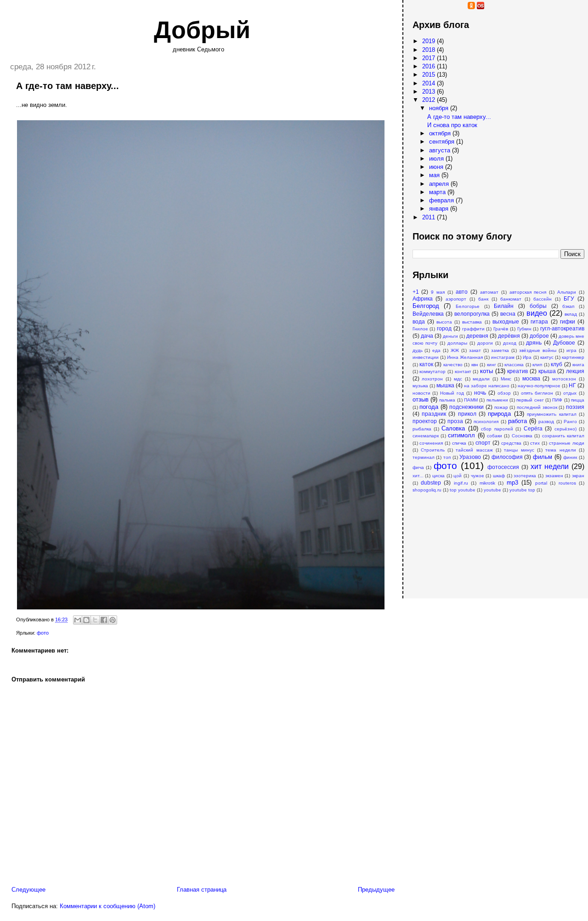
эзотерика (525, 475)
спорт (483, 443)
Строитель (433, 449)
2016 (429, 66)
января (439, 208)
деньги (450, 336)
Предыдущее (376, 889)
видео (536, 313)
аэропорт (456, 298)
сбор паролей (497, 428)
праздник (434, 414)
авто (462, 292)
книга (578, 364)
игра (571, 350)
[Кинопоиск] (443, 7)
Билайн (504, 306)
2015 (429, 74)
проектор (425, 421)
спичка (459, 443)
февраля (442, 200)
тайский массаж (474, 449)
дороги (485, 343)
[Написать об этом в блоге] (86, 620)
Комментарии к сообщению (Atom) (107, 906)
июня (437, 166)
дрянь (534, 343)
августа (440, 150)
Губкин (524, 328)
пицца (577, 399)
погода (428, 406)
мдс (458, 378)
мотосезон (564, 378)
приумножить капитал (551, 414)
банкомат (510, 298)
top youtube (462, 489)
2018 (429, 49)
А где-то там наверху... (459, 116)
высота (444, 321)
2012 (429, 99)
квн (474, 364)
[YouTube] (425, 7)
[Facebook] (453, 7)
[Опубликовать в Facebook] (103, 620)
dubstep (431, 483)
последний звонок (537, 407)
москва (531, 378)
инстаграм (502, 357)
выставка (472, 321)
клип (537, 364)
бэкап (568, 306)
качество (453, 364)
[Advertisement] (458, 541)
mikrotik (487, 483)
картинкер (573, 357)
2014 (429, 83)
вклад (571, 314)
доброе (539, 336)
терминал (424, 457)
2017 (429, 58)
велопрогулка (472, 314)
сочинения (431, 443)
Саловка (453, 428)
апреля (440, 183)
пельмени (497, 399)
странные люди (566, 443)
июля (437, 158)
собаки (494, 435)
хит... (418, 475)
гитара (539, 321)
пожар (501, 407)
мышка (445, 385)
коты (486, 371)
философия (507, 457)
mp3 (512, 482)
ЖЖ (455, 350)
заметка (500, 350)
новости (421, 393)
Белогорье (468, 306)
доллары (457, 343)
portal (541, 483)
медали (481, 378)
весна (507, 314)
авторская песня (528, 292)
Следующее (28, 889)
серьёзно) (565, 428)
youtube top (522, 489)
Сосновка (522, 435)
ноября (439, 108)
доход (509, 343)
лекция (575, 371)
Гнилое (420, 328)
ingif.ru (461, 483)
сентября (442, 141)
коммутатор (432, 371)
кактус (547, 357)
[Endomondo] (517, 7)
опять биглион (537, 393)
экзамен (554, 475)
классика (514, 364)
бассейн (542, 298)
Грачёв (500, 328)
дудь (418, 350)
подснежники (466, 407)
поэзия (575, 407)
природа (499, 413)
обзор (504, 393)
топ (447, 457)
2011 (429, 217)
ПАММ (471, 399)
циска (438, 475)
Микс (506, 378)
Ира (527, 357)
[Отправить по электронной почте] (77, 620)
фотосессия (503, 467)
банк (483, 298)
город (444, 328)
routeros (567, 483)
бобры (538, 306)
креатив (517, 371)
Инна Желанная (465, 357)
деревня (477, 336)
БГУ (569, 298)
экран (578, 475)
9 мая (438, 292)
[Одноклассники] (471, 7)
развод (546, 421)
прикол (467, 414)
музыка (420, 385)
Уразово (470, 457)
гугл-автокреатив (562, 328)
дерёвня (509, 336)
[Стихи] (508, 7)
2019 (429, 41)
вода (419, 321)
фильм (542, 456)
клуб (556, 364)
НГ (572, 385)
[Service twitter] (499, 7)
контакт (463, 371)
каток (426, 364)
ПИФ (557, 399)
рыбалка (422, 428)
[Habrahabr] (434, 7)
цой (457, 475)
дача (427, 336)
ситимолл (461, 435)
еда (436, 350)
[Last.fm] (480, 7)
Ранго (570, 421)
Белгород (426, 305)
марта (438, 192)
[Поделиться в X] (95, 620)
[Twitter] (489, 7)
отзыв (421, 399)
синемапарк (426, 435)
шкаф (499, 475)
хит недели (550, 466)
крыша (547, 371)
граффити (473, 328)
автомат (489, 292)
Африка (423, 298)
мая (435, 175)
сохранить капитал (563, 435)
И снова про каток (452, 125)
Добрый (202, 30)
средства (511, 443)
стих (535, 443)
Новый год (452, 393)
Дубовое (564, 343)
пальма (447, 399)
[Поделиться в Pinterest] (112, 620)
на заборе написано (486, 385)
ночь (480, 393)
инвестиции (426, 357)
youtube (492, 489)
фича (418, 467)
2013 (429, 91)
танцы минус (519, 449)
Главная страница (201, 889)
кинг (491, 364)
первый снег (529, 399)
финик (570, 457)
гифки (567, 321)
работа (517, 421)
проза (455, 421)
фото (43, 633)
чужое (477, 475)
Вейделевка (428, 314)
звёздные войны (537, 350)
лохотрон (432, 378)
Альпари (566, 292)
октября (440, 133)
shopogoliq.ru (427, 489)
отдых (570, 393)
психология (486, 421)
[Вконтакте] (462, 7)
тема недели (560, 449)
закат (475, 350)
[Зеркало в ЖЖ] (416, 7)
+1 (416, 292)
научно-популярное (539, 385)
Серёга (533, 428)
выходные (505, 321)
